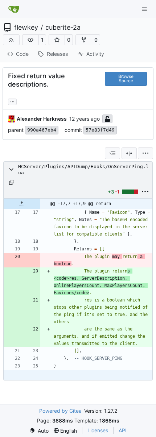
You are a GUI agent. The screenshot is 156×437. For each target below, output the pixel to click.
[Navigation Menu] (145, 9)
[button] (30, 39)
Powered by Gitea (60, 411)
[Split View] (129, 153)
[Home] (14, 9)
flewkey (26, 27)
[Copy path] (12, 182)
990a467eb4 (41, 130)
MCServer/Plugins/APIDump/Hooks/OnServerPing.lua (83, 169)
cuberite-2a (63, 27)
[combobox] (112, 153)
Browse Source (126, 78)
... (12, 101)
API (123, 430)
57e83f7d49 (100, 130)
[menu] (145, 153)
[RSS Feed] (11, 39)
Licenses (97, 430)
